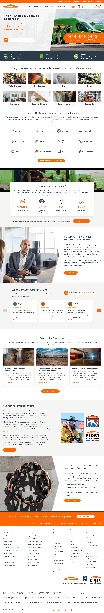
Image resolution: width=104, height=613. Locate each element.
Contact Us (56, 572)
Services (6, 568)
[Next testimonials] (99, 310)
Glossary (72, 562)
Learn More (71, 273)
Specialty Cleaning (34, 536)
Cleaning (30, 533)
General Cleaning (33, 556)
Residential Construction (11, 547)
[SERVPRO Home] (10, 6)
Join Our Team (71, 500)
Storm (72, 544)
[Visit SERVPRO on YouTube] (65, 610)
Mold (72, 541)
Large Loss (7, 559)
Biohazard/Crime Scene (35, 541)
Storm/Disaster (7, 541)
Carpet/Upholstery (34, 559)
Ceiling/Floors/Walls (34, 562)
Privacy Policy (90, 564)
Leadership (56, 543)
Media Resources (59, 560)
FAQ (71, 559)
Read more (16, 320)
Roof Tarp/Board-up (10, 553)
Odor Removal (32, 550)
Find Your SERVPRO (96, 523)
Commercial (37, 6)
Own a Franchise (87, 1)
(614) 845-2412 (77, 7)
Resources (49, 6)
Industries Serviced (10, 565)
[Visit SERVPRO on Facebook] (71, 610)
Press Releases (58, 563)
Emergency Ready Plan (11, 562)
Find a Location (61, 7)
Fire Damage (7, 536)
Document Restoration (35, 547)
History (55, 536)
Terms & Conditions (92, 561)
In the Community (59, 566)
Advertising (56, 569)
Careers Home (90, 533)
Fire (72, 539)
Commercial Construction (11, 550)
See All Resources (49, 391)
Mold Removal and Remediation (77, 523)
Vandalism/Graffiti (33, 553)
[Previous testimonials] (5, 310)
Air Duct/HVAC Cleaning (35, 539)
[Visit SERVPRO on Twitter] (59, 610)
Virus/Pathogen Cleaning (35, 544)
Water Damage (8, 533)
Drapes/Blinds (32, 565)
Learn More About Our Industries (51, 160)
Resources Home (75, 533)
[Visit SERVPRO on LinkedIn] (53, 610)
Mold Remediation (8, 539)
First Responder (58, 551)
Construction (7, 544)
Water (72, 536)
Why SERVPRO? (75, 556)
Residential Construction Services (55, 523)
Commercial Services (9, 556)
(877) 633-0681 (95, 7)
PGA (55, 554)
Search (98, 1)
